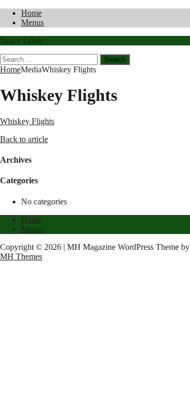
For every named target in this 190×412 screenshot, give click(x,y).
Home (31, 12)
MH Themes (21, 256)
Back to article (24, 139)
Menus (32, 22)
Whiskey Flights (27, 121)
